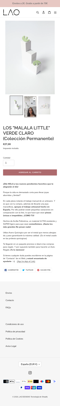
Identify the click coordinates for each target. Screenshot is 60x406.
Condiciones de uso (15, 324)
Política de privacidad (15, 331)
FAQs (8, 307)
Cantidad (6, 158)
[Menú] (55, 12)
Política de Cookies (14, 339)
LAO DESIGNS (24, 397)
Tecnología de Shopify (39, 397)
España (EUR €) (29, 364)
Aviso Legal (11, 346)
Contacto (10, 300)
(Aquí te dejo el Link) (26, 261)
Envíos (9, 293)
